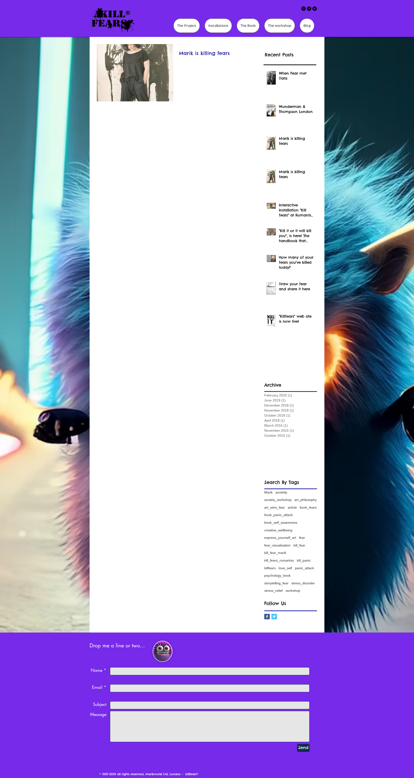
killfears (270, 568)
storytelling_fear (276, 583)
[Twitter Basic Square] (274, 616)
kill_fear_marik (275, 553)
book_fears (308, 507)
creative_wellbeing (278, 530)
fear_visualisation (277, 545)
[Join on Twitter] (314, 8)
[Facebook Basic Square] (267, 616)
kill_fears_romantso (279, 560)
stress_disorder (303, 583)
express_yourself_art (280, 538)
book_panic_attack (278, 515)
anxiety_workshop (278, 500)
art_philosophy (305, 500)
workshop (293, 590)
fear (302, 538)
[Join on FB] (309, 8)
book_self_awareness (280, 522)
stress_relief (273, 590)
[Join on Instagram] (303, 8)
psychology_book (277, 575)
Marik (268, 492)
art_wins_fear (274, 507)
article (292, 507)
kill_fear (299, 545)
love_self (285, 568)
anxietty (281, 492)
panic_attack (304, 568)
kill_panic (304, 560)
